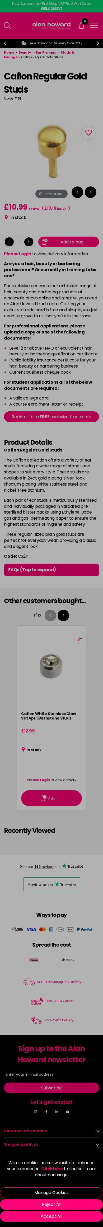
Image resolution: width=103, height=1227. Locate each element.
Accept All (51, 1216)
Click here (52, 1169)
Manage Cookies (51, 1193)
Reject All (51, 1204)
